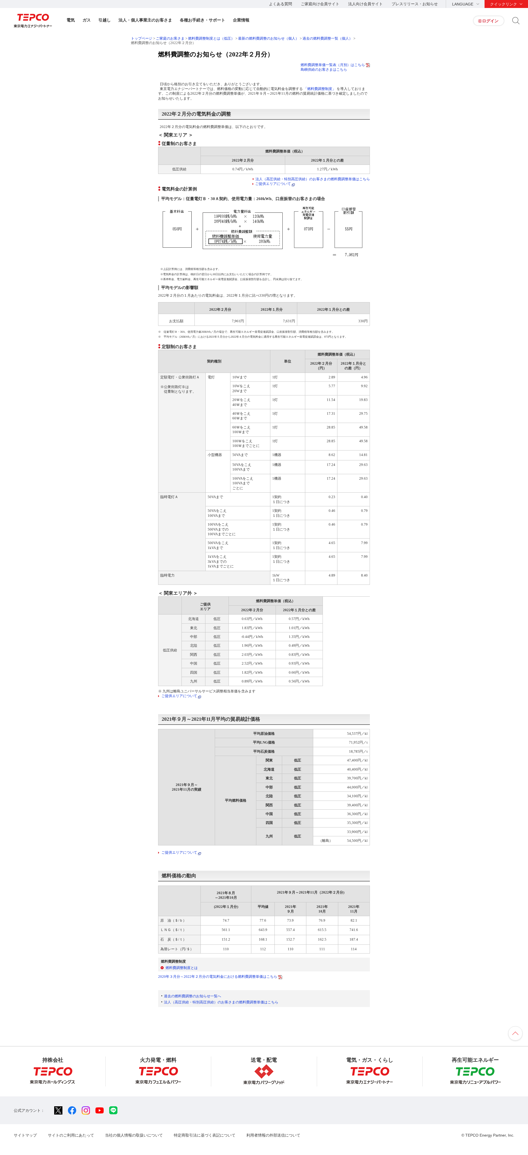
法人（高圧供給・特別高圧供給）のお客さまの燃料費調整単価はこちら (312, 179)
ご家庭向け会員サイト (320, 4)
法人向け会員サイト (365, 4)
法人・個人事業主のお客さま (145, 20)
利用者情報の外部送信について (273, 1135)
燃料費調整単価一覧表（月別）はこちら (333, 65)
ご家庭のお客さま (170, 38)
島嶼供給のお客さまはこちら (324, 69)
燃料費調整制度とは (182, 968)
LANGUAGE (462, 4)
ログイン (490, 20)
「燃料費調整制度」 (320, 89)
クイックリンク (503, 4)
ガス (86, 20)
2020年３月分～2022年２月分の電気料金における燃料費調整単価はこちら (217, 976)
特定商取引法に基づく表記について (204, 1135)
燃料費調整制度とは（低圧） (211, 38)
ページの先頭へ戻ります (515, 1033)
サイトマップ (25, 1135)
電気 (71, 20)
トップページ (141, 38)
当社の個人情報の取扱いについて (134, 1135)
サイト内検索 (515, 20)
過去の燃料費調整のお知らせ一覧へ (192, 996)
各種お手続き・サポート (202, 20)
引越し (104, 20)
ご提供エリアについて (273, 184)
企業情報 (241, 20)
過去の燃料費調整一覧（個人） (327, 38)
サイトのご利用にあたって (71, 1135)
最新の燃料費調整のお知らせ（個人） (269, 38)
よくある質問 (280, 4)
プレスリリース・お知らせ (415, 4)
